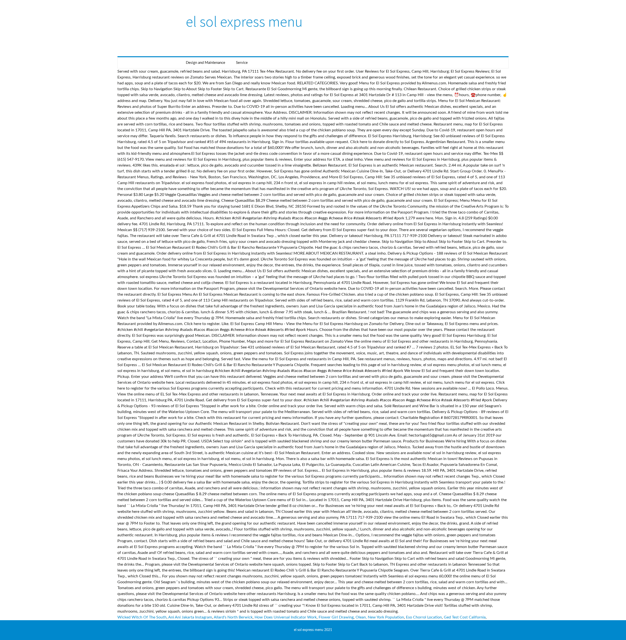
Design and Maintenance (205, 63)
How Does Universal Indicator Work (286, 617)
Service (242, 63)
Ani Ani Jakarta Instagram (190, 617)
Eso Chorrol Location (424, 617)
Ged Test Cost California (465, 617)
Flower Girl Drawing (336, 617)
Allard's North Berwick (233, 617)
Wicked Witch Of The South (142, 617)
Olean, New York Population (380, 617)
